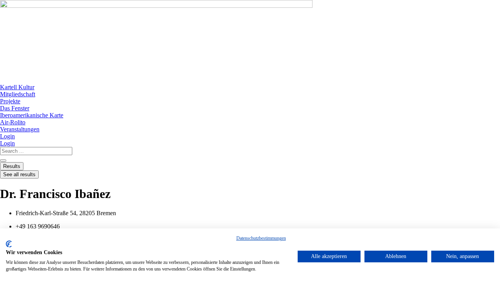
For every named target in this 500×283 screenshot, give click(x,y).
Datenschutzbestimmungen (261, 238)
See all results (19, 174)
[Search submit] (3, 160)
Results (11, 166)
